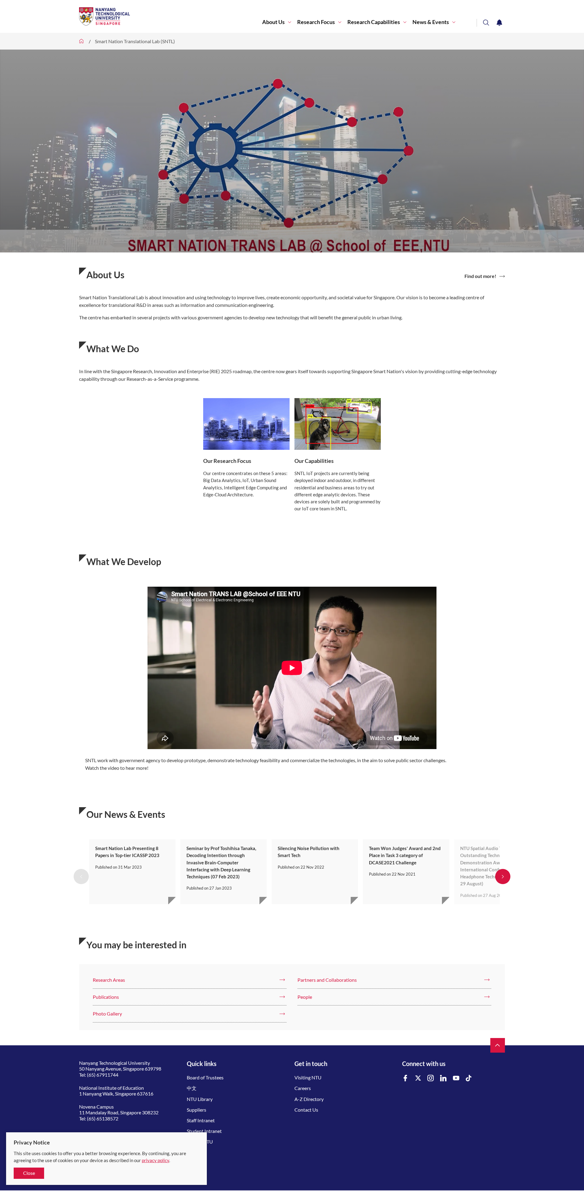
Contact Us (306, 1110)
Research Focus (316, 22)
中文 (191, 1088)
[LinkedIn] (443, 1078)
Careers (302, 1088)
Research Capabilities (373, 22)
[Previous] (81, 876)
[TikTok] (468, 1078)
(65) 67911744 (102, 1075)
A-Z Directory (309, 1099)
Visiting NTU (308, 1077)
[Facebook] (405, 1078)
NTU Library (200, 1099)
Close (29, 1173)
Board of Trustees (205, 1077)
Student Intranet (204, 1131)
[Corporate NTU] (81, 41)
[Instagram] (430, 1078)
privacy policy (155, 1160)
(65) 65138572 (102, 1118)
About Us (273, 22)
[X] (418, 1078)
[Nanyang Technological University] (170, 16)
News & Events (430, 22)
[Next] (502, 876)
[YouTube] (456, 1078)
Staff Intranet (201, 1120)
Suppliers (196, 1110)
